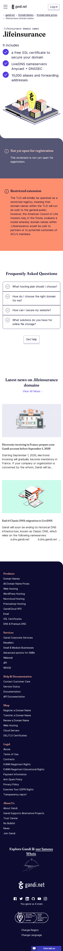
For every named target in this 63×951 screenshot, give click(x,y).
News (6, 828)
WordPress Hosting (14, 593)
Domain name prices (47, 15)
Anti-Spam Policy (12, 779)
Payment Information (15, 774)
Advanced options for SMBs (19, 652)
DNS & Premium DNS (14, 623)
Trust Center (10, 818)
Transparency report (15, 794)
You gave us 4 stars (31, 903)
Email (6, 613)
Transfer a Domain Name (17, 715)
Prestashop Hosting (14, 603)
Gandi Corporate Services (18, 637)
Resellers (8, 642)
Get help (31, 339)
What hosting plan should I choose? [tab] (34, 286)
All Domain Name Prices (16, 583)
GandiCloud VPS (12, 608)
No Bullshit (9, 823)
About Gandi (10, 808)
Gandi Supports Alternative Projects (23, 813)
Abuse (6, 749)
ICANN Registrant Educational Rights (23, 769)
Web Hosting (10, 588)
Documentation (12, 691)
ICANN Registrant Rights (17, 764)
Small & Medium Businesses (18, 647)
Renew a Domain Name (16, 720)
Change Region (30, 930)
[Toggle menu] (5, 6)
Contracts (9, 759)
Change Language (31, 935)
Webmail (8, 657)
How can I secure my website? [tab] (31, 310)
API (5, 662)
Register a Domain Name (17, 710)
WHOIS (7, 667)
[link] (15, 899)
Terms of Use (10, 754)
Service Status (11, 686)
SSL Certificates (12, 618)
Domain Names (25, 15)
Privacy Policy (11, 784)
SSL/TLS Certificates (15, 735)
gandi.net (10, 15)
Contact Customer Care (16, 681)
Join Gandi (9, 833)
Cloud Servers (11, 730)
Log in (54, 6)
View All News (31, 391)
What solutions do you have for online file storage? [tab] (32, 322)
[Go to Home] (19, 7)
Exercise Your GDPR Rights (18, 789)
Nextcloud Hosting (14, 598)
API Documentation (14, 696)
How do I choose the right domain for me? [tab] (34, 298)
